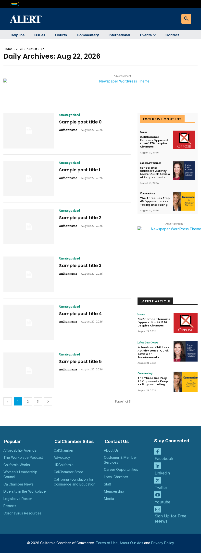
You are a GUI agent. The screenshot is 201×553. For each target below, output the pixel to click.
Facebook (164, 458)
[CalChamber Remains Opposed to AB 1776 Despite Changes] (184, 140)
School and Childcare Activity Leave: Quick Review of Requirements (155, 172)
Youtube (162, 501)
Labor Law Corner (150, 162)
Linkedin (162, 473)
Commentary (147, 193)
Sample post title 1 (79, 170)
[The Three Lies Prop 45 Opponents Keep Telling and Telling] (184, 201)
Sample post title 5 (80, 361)
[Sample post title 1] (28, 178)
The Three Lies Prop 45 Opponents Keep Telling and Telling (155, 201)
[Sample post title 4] (28, 322)
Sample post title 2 (80, 218)
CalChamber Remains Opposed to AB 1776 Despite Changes (154, 142)
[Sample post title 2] (28, 226)
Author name (68, 130)
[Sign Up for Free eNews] (157, 509)
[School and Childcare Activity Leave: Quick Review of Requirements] (184, 170)
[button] (186, 19)
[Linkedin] (157, 465)
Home (8, 49)
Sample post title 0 (80, 122)
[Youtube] (157, 494)
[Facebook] (157, 451)
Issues (143, 132)
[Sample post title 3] (28, 274)
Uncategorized (69, 114)
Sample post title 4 (80, 313)
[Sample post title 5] (28, 370)
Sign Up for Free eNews (170, 518)
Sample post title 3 (80, 265)
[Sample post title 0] (28, 130)
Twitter (161, 487)
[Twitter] (157, 480)
